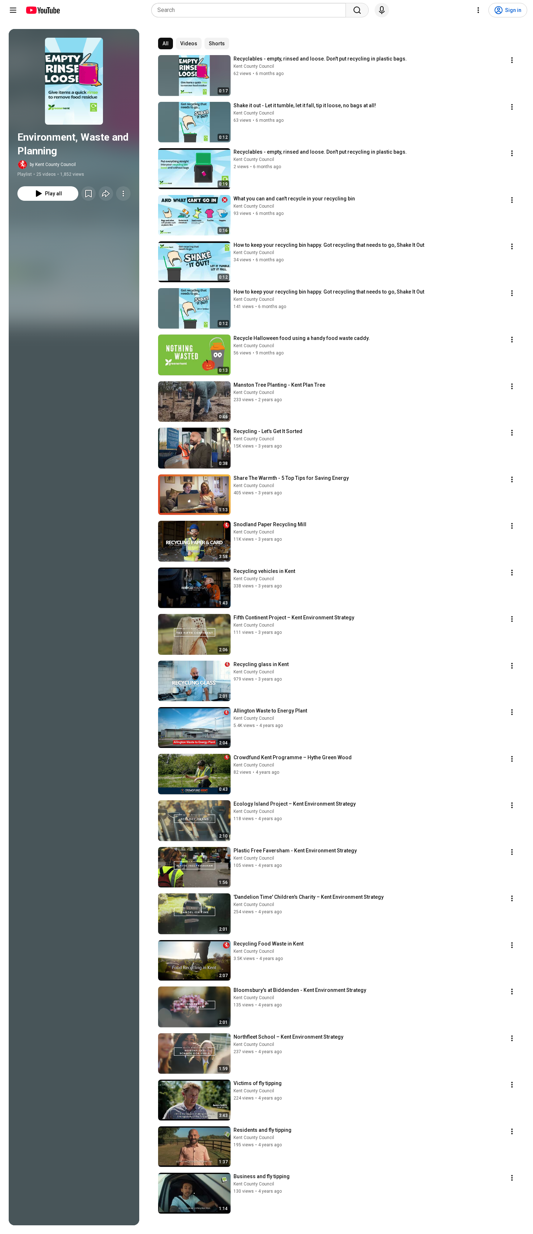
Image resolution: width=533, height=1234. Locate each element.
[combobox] (250, 10)
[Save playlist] (88, 193)
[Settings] (478, 10)
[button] (74, 81)
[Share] (106, 193)
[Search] (357, 10)
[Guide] (13, 10)
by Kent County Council (53, 164)
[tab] (165, 43)
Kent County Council (254, 66)
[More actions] (123, 193)
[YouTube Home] (42, 10)
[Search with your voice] (382, 10)
